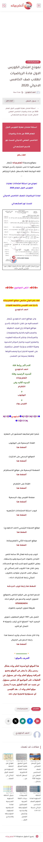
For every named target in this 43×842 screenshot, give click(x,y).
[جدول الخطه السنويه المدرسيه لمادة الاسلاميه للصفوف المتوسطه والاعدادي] (7, 789)
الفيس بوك (21, 404)
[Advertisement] (21, 37)
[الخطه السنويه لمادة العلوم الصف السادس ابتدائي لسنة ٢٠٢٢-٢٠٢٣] (35, 789)
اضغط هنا (21, 515)
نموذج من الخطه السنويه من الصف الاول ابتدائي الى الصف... (8, 771)
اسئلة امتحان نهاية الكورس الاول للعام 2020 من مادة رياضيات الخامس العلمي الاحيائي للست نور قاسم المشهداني (22, 112)
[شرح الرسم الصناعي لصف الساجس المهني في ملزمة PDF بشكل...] (35, 757)
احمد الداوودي (30, 92)
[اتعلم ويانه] (21, 6)
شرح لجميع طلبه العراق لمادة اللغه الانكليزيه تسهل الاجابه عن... (21, 771)
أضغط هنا (21, 447)
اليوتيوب (21, 395)
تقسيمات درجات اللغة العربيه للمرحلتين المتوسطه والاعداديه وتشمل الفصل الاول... (22, 808)
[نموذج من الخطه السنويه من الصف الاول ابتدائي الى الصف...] (7, 757)
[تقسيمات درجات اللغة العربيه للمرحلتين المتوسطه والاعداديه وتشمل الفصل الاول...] (21, 789)
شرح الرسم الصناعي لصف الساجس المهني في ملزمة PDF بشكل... (36, 773)
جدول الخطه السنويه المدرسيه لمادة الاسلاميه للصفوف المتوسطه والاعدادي (8, 806)
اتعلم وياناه (21, 378)
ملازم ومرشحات (33, 62)
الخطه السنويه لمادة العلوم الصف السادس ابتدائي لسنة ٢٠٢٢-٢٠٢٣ (35, 803)
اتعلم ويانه (18, 163)
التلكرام (21, 387)
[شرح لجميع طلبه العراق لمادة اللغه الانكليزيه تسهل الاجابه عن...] (21, 757)
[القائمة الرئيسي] (39, 5)
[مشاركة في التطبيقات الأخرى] (8, 721)
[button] (30, 721)
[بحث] (4, 5)
